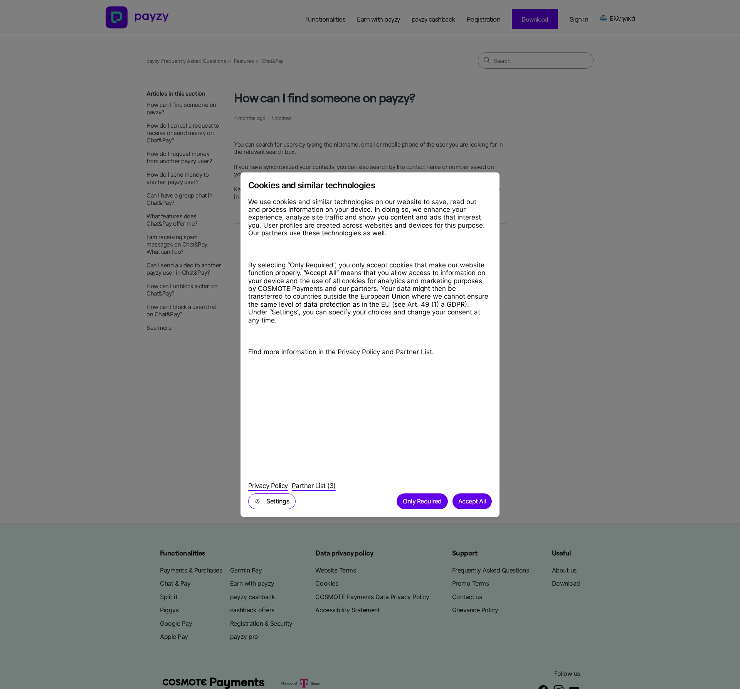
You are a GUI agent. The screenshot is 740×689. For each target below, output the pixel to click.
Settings (277, 501)
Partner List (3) (314, 486)
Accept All (472, 501)
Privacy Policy (268, 486)
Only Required (422, 501)
